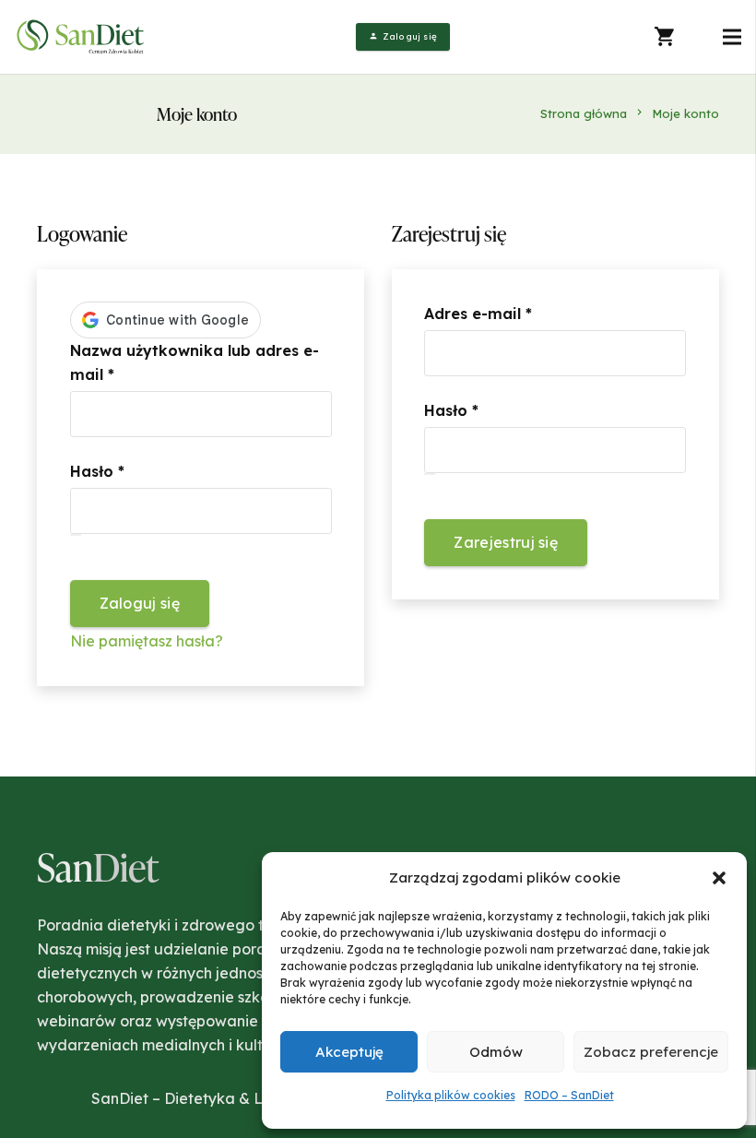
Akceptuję (349, 1052)
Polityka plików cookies (450, 1095)
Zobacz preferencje (651, 1052)
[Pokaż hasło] (75, 535)
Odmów (496, 1052)
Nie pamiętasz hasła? (146, 641)
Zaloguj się (140, 603)
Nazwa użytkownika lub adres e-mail (194, 362)
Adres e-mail (523, 313)
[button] (719, 878)
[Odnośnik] (82, 36)
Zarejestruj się (506, 542)
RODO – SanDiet (569, 1095)
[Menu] (732, 37)
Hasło (142, 470)
